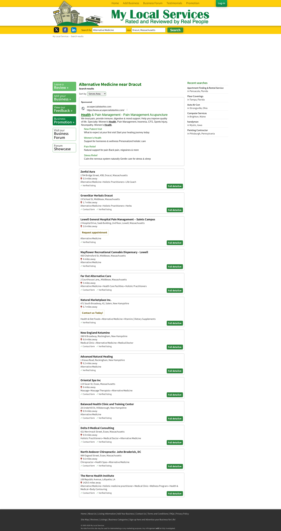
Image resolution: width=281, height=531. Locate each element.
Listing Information (107, 513)
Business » (62, 98)
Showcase (62, 147)
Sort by (82, 93)
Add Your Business (125, 513)
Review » (61, 86)
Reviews (94, 519)
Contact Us (141, 513)
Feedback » (63, 109)
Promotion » (64, 120)
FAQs (172, 513)
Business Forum (61, 134)
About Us (92, 513)
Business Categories (118, 519)
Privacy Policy (182, 513)
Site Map (85, 519)
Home (83, 513)
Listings (103, 519)
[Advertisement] (140, 59)
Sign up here (135, 519)
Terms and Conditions (158, 513)
